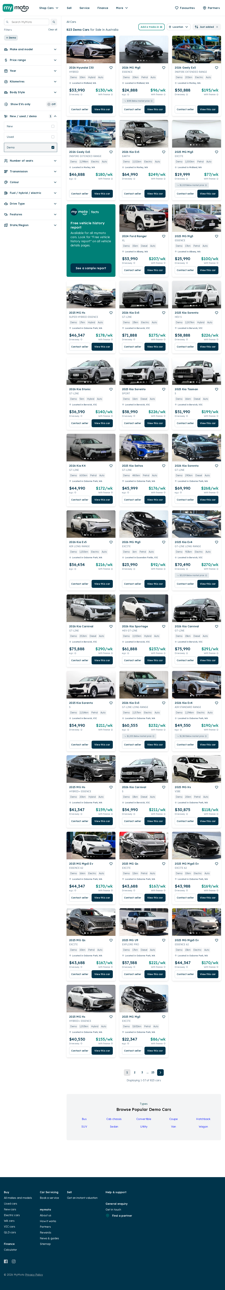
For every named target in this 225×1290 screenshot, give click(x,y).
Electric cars (12, 1215)
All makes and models (18, 1197)
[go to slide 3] (91, 60)
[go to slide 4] (94, 60)
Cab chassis (114, 1119)
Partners (45, 1226)
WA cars (9, 1220)
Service (85, 8)
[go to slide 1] (85, 60)
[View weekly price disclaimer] (112, 94)
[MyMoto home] (16, 8)
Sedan (114, 1126)
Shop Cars (46, 8)
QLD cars (10, 1232)
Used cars (10, 1203)
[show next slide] (110, 52)
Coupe (173, 1119)
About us (45, 1215)
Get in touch (113, 1209)
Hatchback (203, 1119)
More (119, 8)
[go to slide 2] (88, 60)
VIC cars (9, 1226)
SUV (84, 1126)
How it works (48, 1221)
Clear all (52, 29)
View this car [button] (102, 109)
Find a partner (122, 1215)
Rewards (45, 1232)
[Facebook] (6, 1261)
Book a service (49, 1197)
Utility (144, 1126)
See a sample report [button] (91, 268)
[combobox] (26, 22)
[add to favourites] (111, 67)
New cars (10, 1209)
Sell (69, 8)
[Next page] (160, 1072)
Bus (84, 1119)
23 (153, 1072)
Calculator (10, 1249)
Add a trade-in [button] (150, 26)
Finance (103, 8)
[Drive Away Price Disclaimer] (81, 94)
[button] (54, 22)
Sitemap (45, 1244)
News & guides (49, 1238)
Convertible (143, 1119)
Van (173, 1126)
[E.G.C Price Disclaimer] (128, 94)
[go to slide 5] (97, 60)
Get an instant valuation (82, 1197)
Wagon (203, 1126)
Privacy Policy (34, 1274)
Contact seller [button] (79, 109)
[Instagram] (13, 1261)
